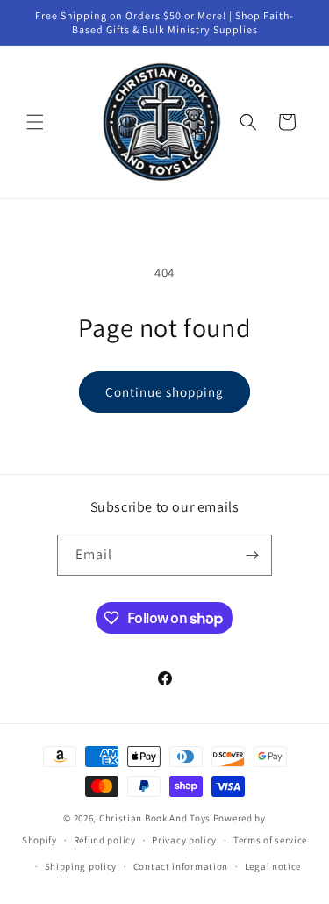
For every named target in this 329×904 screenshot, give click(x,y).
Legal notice (273, 866)
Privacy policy (184, 840)
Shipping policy (81, 866)
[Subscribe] (251, 555)
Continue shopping (164, 392)
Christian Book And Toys (156, 818)
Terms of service (270, 840)
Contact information (180, 866)
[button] (35, 122)
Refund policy (105, 840)
